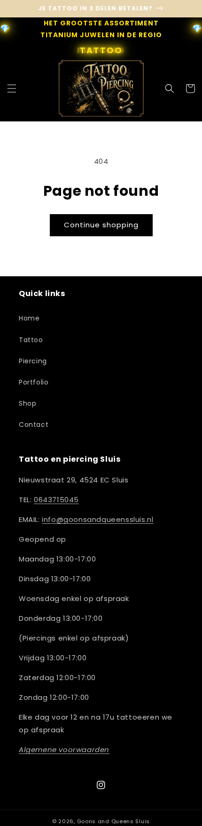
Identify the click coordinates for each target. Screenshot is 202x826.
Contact (33, 424)
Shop (27, 403)
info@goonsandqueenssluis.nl (97, 519)
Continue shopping (101, 225)
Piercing (33, 361)
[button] (11, 88)
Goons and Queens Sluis (113, 821)
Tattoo (31, 340)
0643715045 (56, 500)
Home (29, 318)
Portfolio (33, 382)
